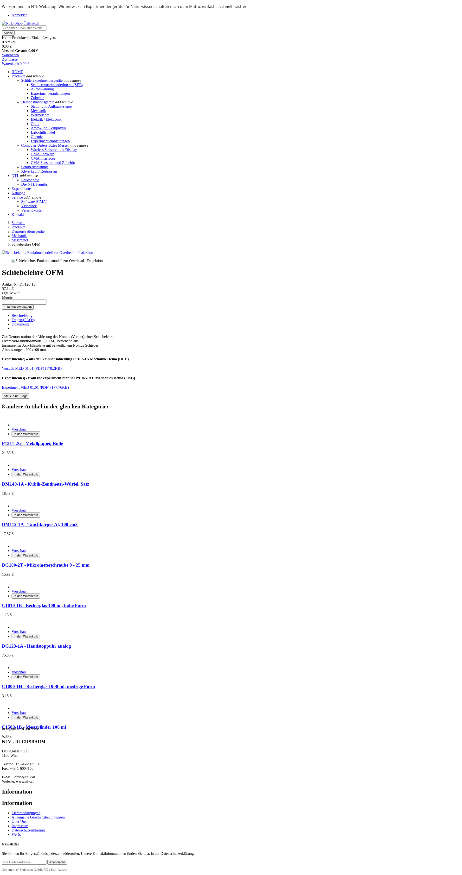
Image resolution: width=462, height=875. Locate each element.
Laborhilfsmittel (43, 132)
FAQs (16, 834)
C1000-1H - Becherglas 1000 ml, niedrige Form (48, 686)
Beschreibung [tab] (22, 315)
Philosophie (30, 180)
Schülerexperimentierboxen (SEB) (57, 85)
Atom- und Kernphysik (48, 128)
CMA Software (42, 154)
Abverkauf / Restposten (39, 171)
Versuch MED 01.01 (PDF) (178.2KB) (32, 368)
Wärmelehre (40, 115)
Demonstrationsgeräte (37, 102)
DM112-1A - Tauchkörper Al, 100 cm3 (40, 524)
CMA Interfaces (43, 158)
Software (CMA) (34, 202)
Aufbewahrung (42, 89)
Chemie (37, 137)
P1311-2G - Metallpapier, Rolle (32, 443)
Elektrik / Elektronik (46, 119)
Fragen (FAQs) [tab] (23, 320)
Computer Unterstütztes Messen (45, 145)
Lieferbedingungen (26, 813)
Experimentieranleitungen (50, 93)
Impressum (20, 826)
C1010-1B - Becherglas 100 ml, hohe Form (44, 605)
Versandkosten (32, 210)
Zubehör (37, 98)
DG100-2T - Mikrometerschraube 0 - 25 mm (46, 565)
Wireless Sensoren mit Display (54, 150)
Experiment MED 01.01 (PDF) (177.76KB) (35, 387)
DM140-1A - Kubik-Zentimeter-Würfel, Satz (45, 484)
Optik (35, 124)
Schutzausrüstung (34, 167)
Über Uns (19, 821)
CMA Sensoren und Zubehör (53, 163)
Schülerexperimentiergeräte (42, 80)
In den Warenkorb (18, 307)
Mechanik (38, 111)
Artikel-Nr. (10, 284)
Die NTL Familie (34, 184)
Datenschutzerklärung (28, 830)
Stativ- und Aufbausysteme (51, 106)
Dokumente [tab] (20, 324)
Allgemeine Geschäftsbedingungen (38, 817)
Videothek (29, 206)
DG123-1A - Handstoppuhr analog (36, 646)
